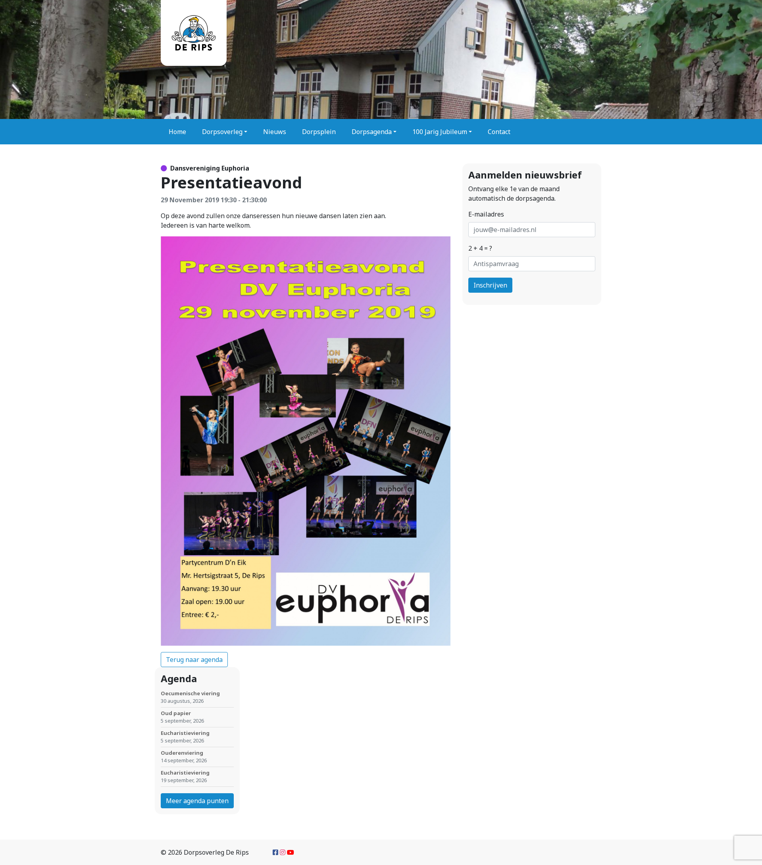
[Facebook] (275, 852)
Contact (499, 131)
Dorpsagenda (372, 131)
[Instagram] (282, 852)
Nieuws (274, 131)
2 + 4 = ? (480, 248)
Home (177, 131)
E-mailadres (486, 214)
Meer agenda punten (197, 800)
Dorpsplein (319, 131)
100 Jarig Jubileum (439, 131)
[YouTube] (290, 852)
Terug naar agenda (194, 659)
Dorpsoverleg (222, 131)
